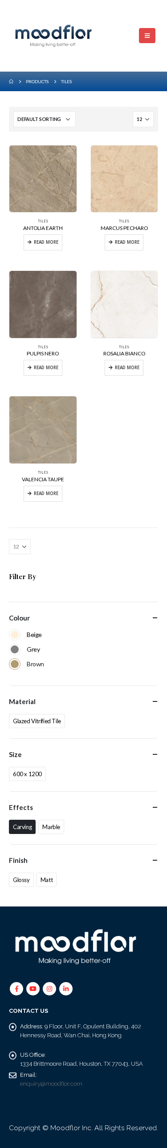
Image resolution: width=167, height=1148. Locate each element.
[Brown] (15, 664)
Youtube (33, 988)
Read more (46, 242)
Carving (22, 826)
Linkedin (66, 988)
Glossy (21, 879)
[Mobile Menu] (147, 35)
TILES (43, 221)
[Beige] (15, 635)
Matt (47, 879)
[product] (43, 179)
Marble (51, 826)
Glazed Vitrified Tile (37, 721)
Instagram (49, 988)
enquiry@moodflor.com (51, 1083)
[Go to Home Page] (11, 81)
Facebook (16, 988)
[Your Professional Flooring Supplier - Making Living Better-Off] (53, 35)
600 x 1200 (27, 773)
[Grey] (15, 649)
